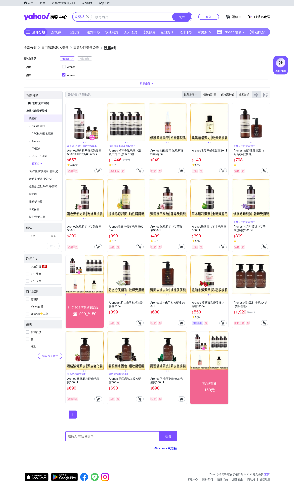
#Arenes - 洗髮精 (165, 448)
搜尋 (168, 436)
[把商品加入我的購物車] (98, 170)
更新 (266, 474)
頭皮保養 (34, 209)
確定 (52, 246)
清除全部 (84, 58)
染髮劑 (33, 194)
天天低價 (130, 32)
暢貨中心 (93, 32)
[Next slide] (101, 122)
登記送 (75, 32)
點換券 (56, 32)
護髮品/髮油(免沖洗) (40, 179)
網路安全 (237, 479)
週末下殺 (186, 32)
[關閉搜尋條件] (87, 16)
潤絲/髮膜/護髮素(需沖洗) (43, 171)
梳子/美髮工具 (37, 217)
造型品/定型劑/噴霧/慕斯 (43, 186)
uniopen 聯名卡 (234, 32)
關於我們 (207, 479)
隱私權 (251, 479)
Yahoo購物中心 (45, 17)
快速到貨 (111, 32)
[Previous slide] (68, 122)
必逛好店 (167, 32)
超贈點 (260, 32)
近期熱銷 (244, 94)
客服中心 (192, 479)
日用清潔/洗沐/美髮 (37, 103)
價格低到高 (209, 94)
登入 (209, 17)
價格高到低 (227, 94)
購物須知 (222, 479)
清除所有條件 (50, 356)
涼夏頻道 (149, 32)
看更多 (202, 32)
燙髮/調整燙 (36, 201)
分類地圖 (265, 479)
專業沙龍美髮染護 (36, 110)
